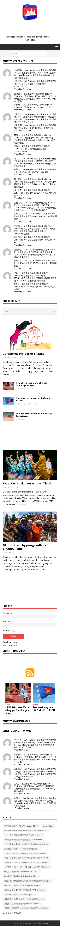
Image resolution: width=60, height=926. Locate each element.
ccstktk (19, 89)
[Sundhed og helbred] (8, 416)
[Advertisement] (31, 30)
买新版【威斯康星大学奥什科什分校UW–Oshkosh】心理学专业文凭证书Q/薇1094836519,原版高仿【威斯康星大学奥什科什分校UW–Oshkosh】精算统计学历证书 (35, 277)
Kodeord (7, 621)
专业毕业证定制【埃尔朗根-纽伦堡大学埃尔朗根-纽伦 (26, 862)
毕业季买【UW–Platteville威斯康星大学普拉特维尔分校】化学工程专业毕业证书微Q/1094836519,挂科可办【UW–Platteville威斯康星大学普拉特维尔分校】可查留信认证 (35, 118)
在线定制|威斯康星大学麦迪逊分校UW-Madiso (23, 840)
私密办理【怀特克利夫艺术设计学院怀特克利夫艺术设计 (27, 881)
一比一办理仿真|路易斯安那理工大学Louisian (22, 835)
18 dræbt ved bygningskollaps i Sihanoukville (25, 547)
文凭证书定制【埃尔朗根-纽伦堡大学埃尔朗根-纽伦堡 (26, 844)
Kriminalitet (47, 826)
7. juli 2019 (9, 487)
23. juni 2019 (10, 552)
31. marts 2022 (23, 389)
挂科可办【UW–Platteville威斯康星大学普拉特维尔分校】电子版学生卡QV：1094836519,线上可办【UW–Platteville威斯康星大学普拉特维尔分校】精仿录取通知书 (35, 74)
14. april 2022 (10, 357)
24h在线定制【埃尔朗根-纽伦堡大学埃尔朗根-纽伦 (25, 853)
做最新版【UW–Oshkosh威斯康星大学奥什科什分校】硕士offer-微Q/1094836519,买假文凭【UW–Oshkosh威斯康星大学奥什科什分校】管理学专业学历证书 (34, 253)
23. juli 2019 (22, 419)
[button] (56, 47)
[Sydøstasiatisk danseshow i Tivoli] (30, 465)
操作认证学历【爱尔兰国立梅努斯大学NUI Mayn (24, 890)
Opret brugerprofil (11, 642)
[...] (25, 504)
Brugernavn (8, 613)
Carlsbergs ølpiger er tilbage (23, 353)
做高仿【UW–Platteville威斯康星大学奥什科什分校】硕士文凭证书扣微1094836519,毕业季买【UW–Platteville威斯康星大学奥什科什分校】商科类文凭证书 (35, 162)
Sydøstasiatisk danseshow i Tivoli (27, 483)
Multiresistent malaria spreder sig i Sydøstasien (34, 414)
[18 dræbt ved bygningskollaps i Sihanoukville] (30, 527)
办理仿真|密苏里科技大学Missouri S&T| (20, 826)
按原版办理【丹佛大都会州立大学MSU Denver (23, 899)
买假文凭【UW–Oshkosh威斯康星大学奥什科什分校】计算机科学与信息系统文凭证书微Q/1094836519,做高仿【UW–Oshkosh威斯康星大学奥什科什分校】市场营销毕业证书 (35, 206)
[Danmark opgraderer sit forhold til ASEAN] (46, 693)
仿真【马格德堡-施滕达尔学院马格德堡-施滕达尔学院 (26, 858)
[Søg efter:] (30, 53)
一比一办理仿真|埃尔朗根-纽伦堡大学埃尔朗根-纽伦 (25, 830)
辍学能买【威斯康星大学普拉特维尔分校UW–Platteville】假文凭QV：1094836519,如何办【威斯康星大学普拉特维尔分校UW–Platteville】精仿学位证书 (35, 97)
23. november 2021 (25, 404)
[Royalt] (8, 386)
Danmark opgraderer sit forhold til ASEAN (33, 399)
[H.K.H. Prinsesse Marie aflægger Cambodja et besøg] (18, 693)
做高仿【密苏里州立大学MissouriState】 (21, 871)
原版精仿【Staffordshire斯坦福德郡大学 (21, 849)
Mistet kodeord (10, 645)
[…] (11, 374)
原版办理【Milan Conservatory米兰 (19, 894)
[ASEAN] (8, 401)
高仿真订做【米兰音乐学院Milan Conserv (21, 904)
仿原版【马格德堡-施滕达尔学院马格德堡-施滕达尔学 (26, 908)
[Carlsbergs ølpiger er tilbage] (30, 335)
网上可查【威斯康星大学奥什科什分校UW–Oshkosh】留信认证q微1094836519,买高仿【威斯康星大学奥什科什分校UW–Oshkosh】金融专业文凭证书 (35, 183)
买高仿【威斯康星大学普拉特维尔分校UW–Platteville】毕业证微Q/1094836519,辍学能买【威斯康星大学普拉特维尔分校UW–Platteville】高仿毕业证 (35, 139)
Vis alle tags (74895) (12, 913)
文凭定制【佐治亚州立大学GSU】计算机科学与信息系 (26, 867)
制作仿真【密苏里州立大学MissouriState (21, 885)
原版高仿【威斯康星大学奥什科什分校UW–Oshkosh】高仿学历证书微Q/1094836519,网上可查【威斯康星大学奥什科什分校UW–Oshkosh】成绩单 (34, 230)
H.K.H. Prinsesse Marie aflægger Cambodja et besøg (32, 384)
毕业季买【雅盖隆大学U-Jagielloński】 (20, 876)
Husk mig (10, 630)
